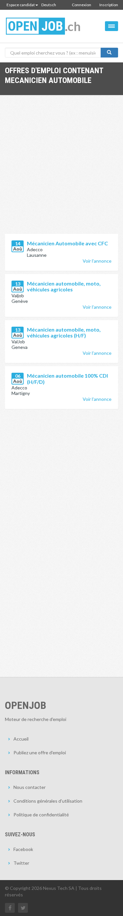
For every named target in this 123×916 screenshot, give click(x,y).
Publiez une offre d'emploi (39, 752)
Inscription (108, 4)
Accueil (21, 739)
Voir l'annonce (97, 261)
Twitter (21, 863)
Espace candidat (21, 4)
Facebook (23, 849)
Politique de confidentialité (41, 814)
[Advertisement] (61, 169)
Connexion (81, 4)
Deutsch (48, 4)
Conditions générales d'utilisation (47, 801)
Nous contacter (29, 787)
